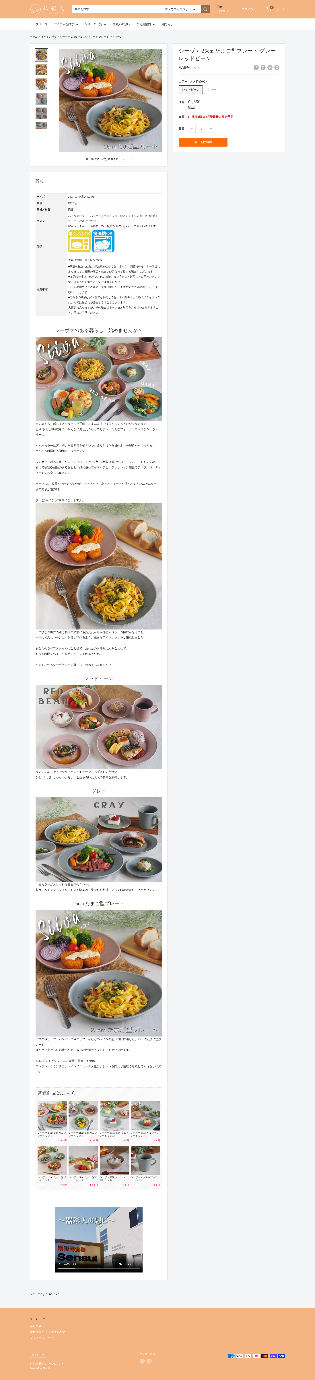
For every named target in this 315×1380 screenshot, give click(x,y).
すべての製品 (49, 36)
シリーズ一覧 (93, 24)
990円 (157, 1185)
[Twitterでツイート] (270, 67)
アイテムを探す (64, 24)
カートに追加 (203, 142)
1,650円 (63, 1140)
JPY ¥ (35, 1354)
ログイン (247, 9)
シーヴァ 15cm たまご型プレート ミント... (145, 1134)
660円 (157, 1140)
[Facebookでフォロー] (142, 1361)
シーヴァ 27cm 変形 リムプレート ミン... (52, 1134)
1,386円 (94, 1185)
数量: (182, 128)
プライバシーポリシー (44, 1337)
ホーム (34, 36)
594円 (126, 1140)
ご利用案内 (143, 24)
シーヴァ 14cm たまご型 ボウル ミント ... (52, 1179)
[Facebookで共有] (256, 67)
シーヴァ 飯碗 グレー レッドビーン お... (113, 1179)
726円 (64, 1185)
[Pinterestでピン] (263, 67)
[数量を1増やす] (211, 129)
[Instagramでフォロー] (149, 1361)
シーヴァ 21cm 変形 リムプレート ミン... (83, 1134)
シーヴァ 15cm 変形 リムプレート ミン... (114, 1134)
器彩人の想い (121, 24)
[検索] (205, 9)
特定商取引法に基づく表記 (47, 1331)
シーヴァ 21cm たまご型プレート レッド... (82, 1179)
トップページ (38, 24)
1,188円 (94, 1140)
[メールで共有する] (276, 67)
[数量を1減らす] (191, 129)
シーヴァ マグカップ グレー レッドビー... (144, 1179)
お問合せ (167, 24)
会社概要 (36, 1326)
